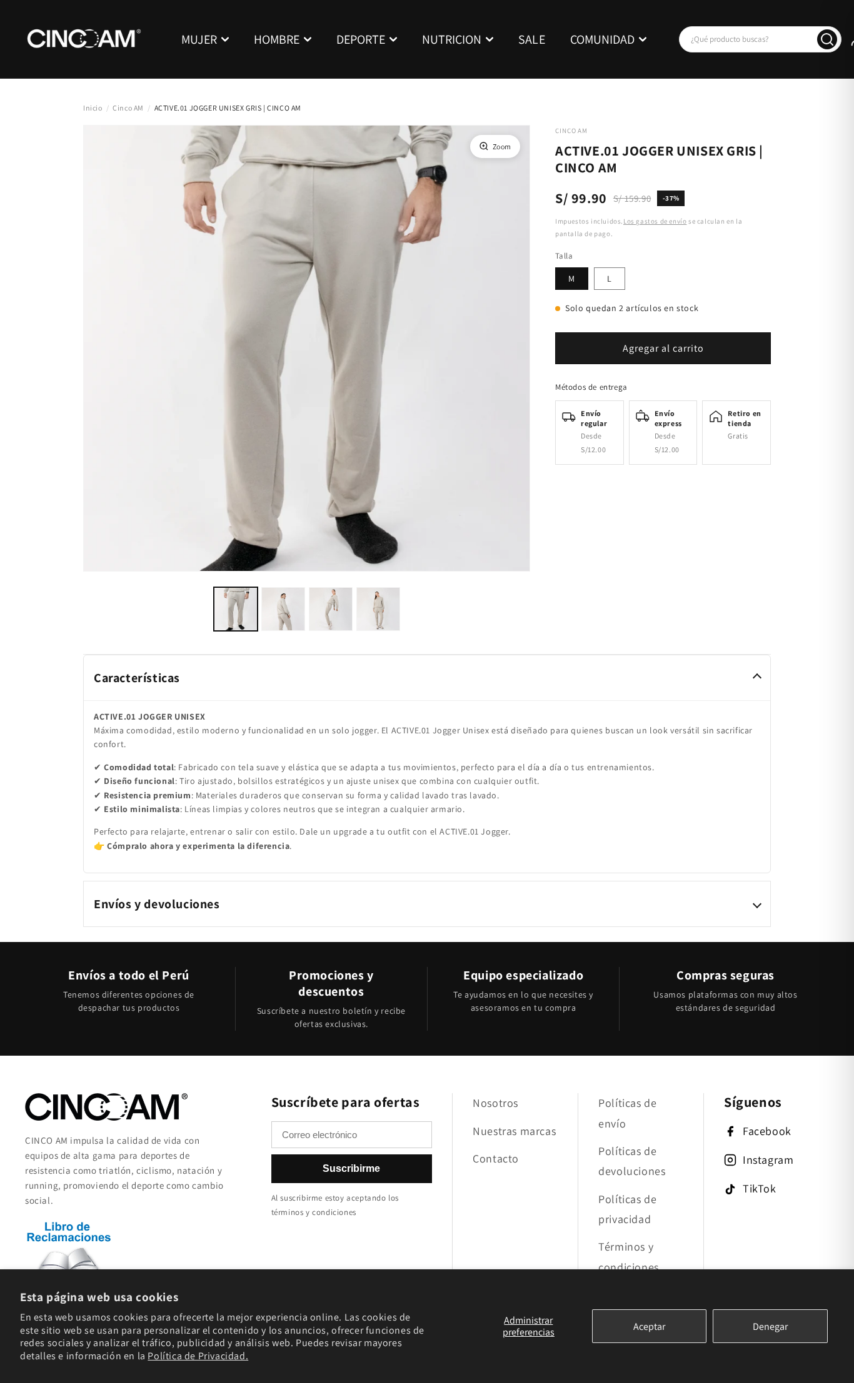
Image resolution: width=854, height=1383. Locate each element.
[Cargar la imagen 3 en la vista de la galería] (331, 609)
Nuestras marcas (514, 1131)
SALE (531, 39)
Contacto (496, 1158)
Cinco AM (128, 107)
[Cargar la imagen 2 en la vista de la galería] (283, 609)
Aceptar (649, 1326)
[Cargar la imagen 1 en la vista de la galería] (236, 609)
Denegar (770, 1326)
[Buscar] (827, 39)
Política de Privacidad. (198, 1355)
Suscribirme (351, 1168)
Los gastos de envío (654, 221)
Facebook (767, 1131)
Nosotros (495, 1103)
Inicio (93, 107)
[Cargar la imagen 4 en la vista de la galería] (378, 609)
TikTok (759, 1188)
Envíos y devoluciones (157, 904)
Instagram (768, 1159)
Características (137, 678)
